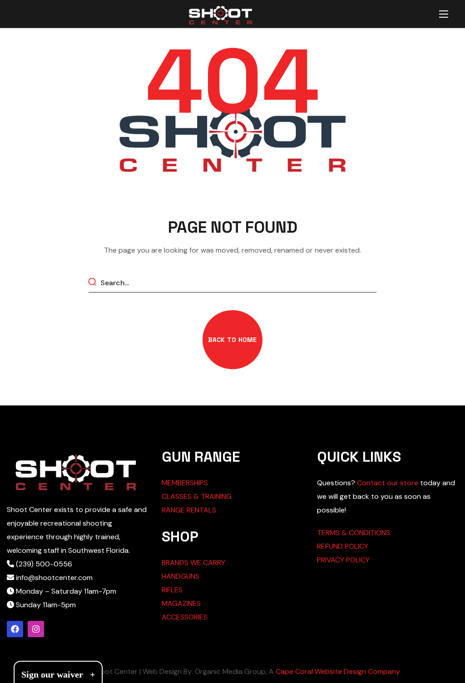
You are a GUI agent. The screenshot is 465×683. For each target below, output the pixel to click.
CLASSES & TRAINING (197, 496)
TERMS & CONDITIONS (353, 532)
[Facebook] (15, 629)
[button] (232, 339)
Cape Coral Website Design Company (338, 671)
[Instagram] (36, 629)
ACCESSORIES (185, 617)
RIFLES (172, 590)
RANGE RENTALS (189, 510)
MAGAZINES (181, 603)
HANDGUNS (180, 576)
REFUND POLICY (342, 546)
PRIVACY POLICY (343, 560)
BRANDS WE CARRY (193, 562)
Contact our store (387, 483)
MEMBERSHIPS (185, 483)
